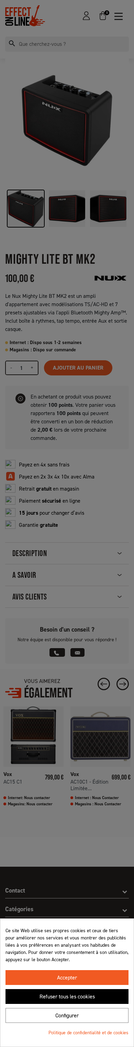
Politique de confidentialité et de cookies (88, 1032)
